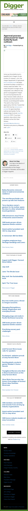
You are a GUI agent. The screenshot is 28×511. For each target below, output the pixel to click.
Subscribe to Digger (9, 494)
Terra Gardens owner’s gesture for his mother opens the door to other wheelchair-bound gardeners (13, 208)
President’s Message (9, 479)
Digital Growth (8, 482)
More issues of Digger (8, 288)
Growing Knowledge (9, 453)
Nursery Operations (9, 455)
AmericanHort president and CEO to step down (13, 230)
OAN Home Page (9, 489)
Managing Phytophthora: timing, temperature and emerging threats (11, 309)
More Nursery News (7, 247)
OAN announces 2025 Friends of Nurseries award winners (13, 217)
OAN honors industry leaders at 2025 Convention (14, 419)
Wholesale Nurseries (9, 154)
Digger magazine (14, 6)
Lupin (8, 127)
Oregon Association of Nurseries (16, 506)
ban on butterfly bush (10, 82)
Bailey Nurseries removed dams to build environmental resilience (13, 192)
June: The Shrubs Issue (10, 272)
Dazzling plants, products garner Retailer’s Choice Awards (11, 364)
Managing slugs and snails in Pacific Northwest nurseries (13, 317)
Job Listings (7, 492)
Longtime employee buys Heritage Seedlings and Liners (13, 241)
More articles (6, 336)
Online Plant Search (9, 499)
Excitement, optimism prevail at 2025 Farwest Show (13, 356)
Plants (10, 152)
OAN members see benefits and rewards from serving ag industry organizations (13, 405)
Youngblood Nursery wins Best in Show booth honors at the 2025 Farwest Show (13, 373)
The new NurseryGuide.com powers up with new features (13, 199)
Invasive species (14, 149)
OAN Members (8, 465)
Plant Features (8, 462)
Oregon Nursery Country (11, 468)
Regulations (15, 152)
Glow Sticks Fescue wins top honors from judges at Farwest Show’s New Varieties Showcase (14, 382)
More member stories (8, 425)
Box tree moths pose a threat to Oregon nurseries (13, 302)
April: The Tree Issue (10, 283)
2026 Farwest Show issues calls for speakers (12, 350)
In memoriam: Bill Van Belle (12, 236)
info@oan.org (16, 439)
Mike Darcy (7, 477)
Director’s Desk (8, 474)
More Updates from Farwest (10, 390)
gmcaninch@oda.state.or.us (11, 123)
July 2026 (5, 267)
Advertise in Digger (9, 497)
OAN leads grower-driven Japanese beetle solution (11, 223)
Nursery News (8, 450)
